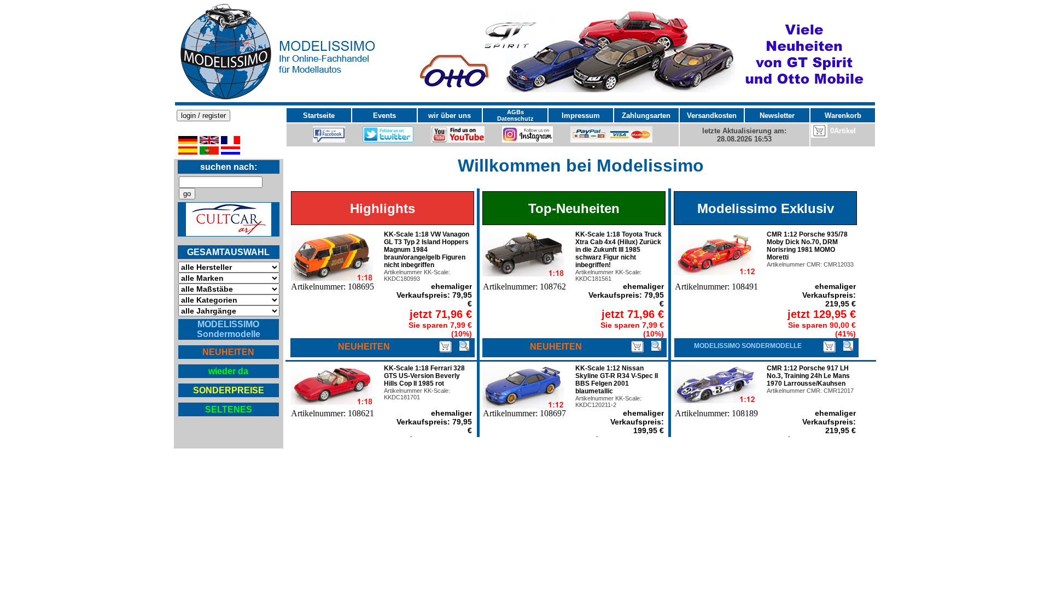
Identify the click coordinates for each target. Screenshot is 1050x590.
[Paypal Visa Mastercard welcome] (611, 140)
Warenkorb (843, 115)
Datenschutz (515, 118)
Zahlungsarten (646, 115)
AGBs (515, 112)
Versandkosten (712, 115)
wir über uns (449, 115)
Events (384, 115)
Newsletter (777, 115)
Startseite (319, 115)
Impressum (581, 115)
